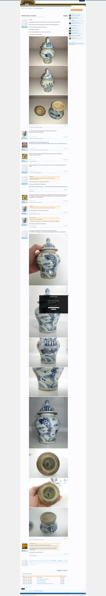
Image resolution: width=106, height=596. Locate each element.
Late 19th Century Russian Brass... (76, 35)
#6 (62, 189)
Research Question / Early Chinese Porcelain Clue (45, 583)
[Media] (53, 560)
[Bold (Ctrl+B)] (30, 560)
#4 (62, 159)
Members (34, 4)
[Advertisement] (44, 12)
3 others (39, 127)
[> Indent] (49, 560)
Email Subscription (77, 593)
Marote (35, 127)
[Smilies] (51, 560)
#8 (62, 212)
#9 (62, 225)
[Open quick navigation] (67, 8)
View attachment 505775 (43, 548)
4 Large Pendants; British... (75, 30)
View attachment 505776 (51, 548)
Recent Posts (28, 5)
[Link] (39, 560)
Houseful (23, 149)
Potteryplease (73, 23)
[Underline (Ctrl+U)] (33, 560)
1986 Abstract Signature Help (75, 22)
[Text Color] (34, 560)
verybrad (72, 38)
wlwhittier (72, 15)
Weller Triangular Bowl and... (75, 32)
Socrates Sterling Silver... (74, 17)
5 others (39, 138)
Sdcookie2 (72, 18)
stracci (33, 127)
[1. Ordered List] (46, 560)
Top (83, 593)
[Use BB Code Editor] (67, 560)
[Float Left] (57, 560)
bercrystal (30, 127)
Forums (27, 4)
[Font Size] (36, 560)
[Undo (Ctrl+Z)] (30, 562)
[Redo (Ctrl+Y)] (31, 562)
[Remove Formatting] (65, 560)
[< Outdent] (47, 560)
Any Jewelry (24, 137)
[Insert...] (55, 560)
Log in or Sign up (82, 0)
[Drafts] (62, 560)
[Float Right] (58, 560)
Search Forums (23, 5)
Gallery (31, 4)
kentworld (30, 138)
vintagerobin (73, 33)
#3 (62, 148)
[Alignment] (43, 560)
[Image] (52, 560)
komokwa (37, 172)
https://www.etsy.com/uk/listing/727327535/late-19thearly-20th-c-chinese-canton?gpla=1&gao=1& (48, 143)
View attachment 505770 (33, 547)
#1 (62, 125)
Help (74, 593)
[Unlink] (41, 560)
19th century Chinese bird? (41, 580)
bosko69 (23, 160)
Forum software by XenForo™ (28, 594)
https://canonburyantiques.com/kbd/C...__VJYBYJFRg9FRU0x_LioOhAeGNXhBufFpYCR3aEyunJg (44, 221)
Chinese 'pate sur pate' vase (41, 582)
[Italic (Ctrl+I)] (31, 560)
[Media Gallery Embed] (60, 560)
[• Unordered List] (44, 560)
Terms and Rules (83, 594)
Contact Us (71, 593)
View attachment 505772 (48, 547)
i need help (72, 28)
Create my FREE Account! (76, 9)
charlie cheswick (24, 26)
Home (23, 4)
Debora (30, 202)
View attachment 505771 (41, 547)
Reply (67, 125)
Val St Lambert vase (74, 27)
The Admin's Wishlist (71, 44)
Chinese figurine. (39, 577)
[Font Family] (37, 560)
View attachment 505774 (36, 548)
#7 (62, 200)
